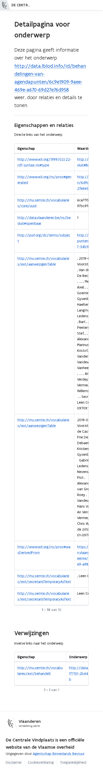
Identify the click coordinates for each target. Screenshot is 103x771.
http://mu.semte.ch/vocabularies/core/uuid (43, 203)
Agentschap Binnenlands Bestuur (59, 753)
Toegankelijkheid (73, 762)
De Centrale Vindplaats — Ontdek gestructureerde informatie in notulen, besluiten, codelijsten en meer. (22, 5)
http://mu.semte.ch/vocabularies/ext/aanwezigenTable (43, 261)
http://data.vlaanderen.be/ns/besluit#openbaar (44, 220)
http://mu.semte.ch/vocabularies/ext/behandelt (40, 670)
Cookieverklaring (41, 762)
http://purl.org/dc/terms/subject (43, 238)
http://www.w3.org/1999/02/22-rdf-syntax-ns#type (44, 162)
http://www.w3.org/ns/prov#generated (44, 179)
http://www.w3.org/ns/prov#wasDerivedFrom (43, 549)
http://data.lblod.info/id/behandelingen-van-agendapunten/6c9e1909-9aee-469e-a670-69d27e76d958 (50, 78)
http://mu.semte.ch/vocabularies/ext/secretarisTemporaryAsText (44, 579)
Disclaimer (14, 762)
